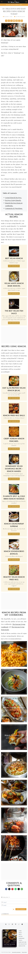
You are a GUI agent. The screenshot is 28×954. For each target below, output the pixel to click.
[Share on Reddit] (16, 21)
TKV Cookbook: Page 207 (14, 849)
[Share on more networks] (22, 21)
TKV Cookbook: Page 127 (14, 821)
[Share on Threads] (9, 21)
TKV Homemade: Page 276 (14, 738)
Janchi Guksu (14, 680)
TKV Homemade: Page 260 (14, 793)
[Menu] (26, 1)
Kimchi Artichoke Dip (14, 735)
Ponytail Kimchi (14, 819)
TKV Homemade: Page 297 (14, 766)
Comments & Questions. (14, 208)
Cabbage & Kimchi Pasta (14, 763)
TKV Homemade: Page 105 (14, 710)
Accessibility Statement (16, 952)
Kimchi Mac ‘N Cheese (14, 652)
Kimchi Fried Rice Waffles (14, 708)
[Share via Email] (14, 21)
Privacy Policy (24, 952)
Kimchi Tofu (14, 846)
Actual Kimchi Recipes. (13, 197)
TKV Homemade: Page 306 (14, 655)
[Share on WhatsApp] (19, 21)
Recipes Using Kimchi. (13, 200)
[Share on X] (11, 21)
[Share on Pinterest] (12, 889)
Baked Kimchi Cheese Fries (14, 791)
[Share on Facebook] (6, 21)
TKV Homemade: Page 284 (14, 683)
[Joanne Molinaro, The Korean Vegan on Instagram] (5, 924)
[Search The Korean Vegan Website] (1, 1)
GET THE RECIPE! (14, 266)
